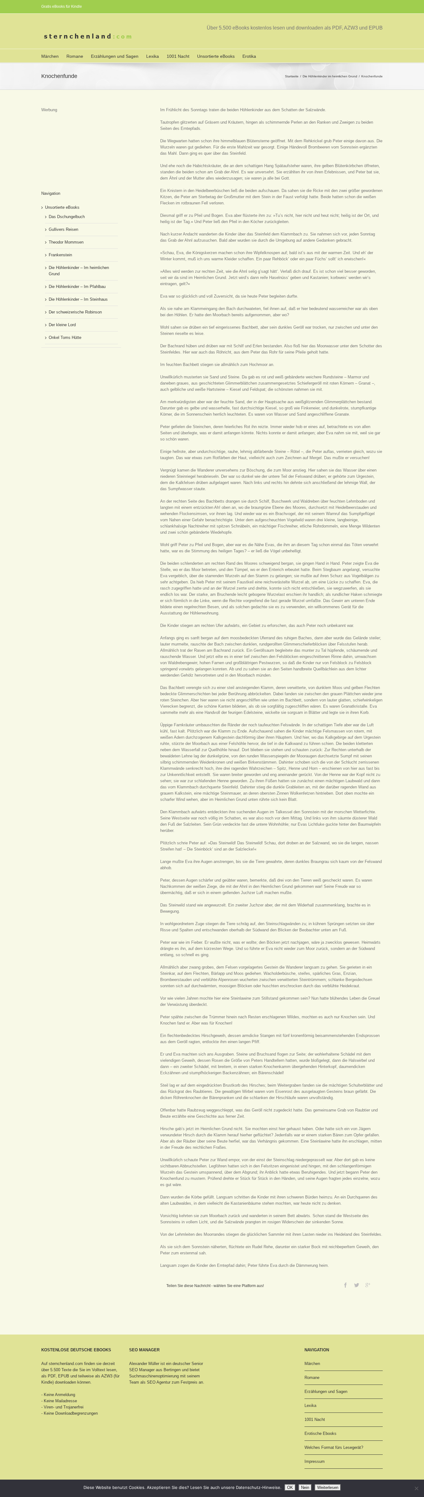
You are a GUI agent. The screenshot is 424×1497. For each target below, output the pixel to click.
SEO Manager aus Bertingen (155, 1369)
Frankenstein (60, 255)
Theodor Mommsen (66, 242)
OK (290, 1487)
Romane (74, 56)
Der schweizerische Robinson (75, 312)
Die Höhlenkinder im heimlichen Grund (330, 76)
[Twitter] (356, 1285)
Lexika (152, 56)
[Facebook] (345, 1285)
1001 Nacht (178, 56)
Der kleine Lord (62, 324)
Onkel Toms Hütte (65, 337)
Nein (305, 1487)
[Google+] (367, 1285)
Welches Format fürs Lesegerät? (333, 1447)
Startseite (292, 76)
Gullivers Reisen (63, 229)
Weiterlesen (327, 1487)
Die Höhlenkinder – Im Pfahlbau (77, 286)
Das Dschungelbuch (67, 216)
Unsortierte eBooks (216, 56)
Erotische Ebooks (320, 1433)
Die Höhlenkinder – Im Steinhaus (78, 299)
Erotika (249, 56)
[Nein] (416, 1488)
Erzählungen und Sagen (114, 56)
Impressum (314, 1461)
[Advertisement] (72, 144)
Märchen (50, 56)
